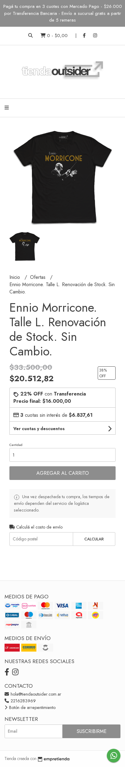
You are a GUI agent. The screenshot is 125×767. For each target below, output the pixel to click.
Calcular (94, 539)
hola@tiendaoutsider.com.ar (35, 694)
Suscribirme (91, 731)
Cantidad (15, 444)
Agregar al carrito (62, 473)
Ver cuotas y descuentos (39, 429)
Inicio (15, 277)
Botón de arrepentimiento (32, 707)
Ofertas (38, 277)
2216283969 (22, 701)
